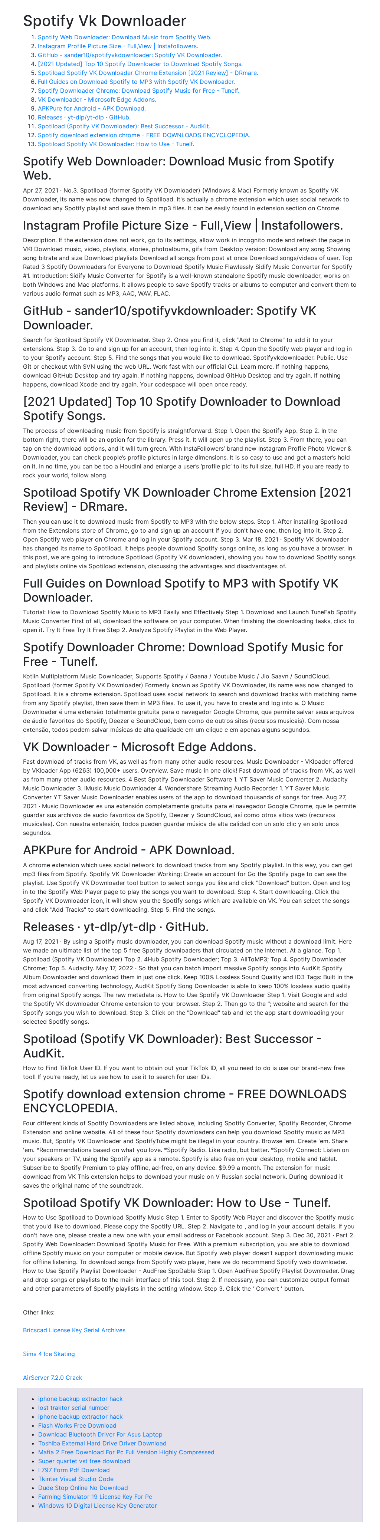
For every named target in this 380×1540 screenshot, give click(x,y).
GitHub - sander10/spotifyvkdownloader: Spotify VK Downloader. (130, 55)
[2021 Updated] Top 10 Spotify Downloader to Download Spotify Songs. (140, 64)
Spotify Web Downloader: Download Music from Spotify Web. (125, 37)
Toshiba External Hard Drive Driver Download (102, 1443)
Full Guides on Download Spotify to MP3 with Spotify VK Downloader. (136, 81)
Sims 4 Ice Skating (49, 1354)
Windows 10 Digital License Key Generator (97, 1505)
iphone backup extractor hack (80, 1398)
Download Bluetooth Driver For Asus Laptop (100, 1434)
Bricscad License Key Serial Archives (74, 1330)
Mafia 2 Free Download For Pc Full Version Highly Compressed (126, 1452)
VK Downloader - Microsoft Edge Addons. (97, 99)
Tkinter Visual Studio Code (76, 1479)
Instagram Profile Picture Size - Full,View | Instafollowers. (118, 46)
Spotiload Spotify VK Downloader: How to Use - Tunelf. (116, 144)
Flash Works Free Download (77, 1425)
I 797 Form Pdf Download (74, 1470)
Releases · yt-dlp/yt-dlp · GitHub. (84, 117)
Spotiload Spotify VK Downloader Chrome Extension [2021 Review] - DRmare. (148, 72)
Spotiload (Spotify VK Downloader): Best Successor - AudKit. (124, 126)
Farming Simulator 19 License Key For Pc (95, 1496)
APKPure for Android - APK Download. (92, 108)
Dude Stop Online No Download (83, 1487)
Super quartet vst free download (84, 1461)
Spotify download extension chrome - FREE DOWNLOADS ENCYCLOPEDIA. (144, 135)
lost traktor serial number (73, 1407)
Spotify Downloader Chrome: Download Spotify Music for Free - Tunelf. (138, 90)
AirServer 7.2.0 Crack (52, 1377)
